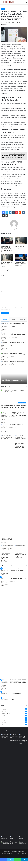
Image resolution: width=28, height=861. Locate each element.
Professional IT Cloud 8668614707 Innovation (20, 263)
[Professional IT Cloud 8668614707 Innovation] (21, 257)
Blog (3, 724)
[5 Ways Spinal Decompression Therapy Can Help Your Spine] (4, 364)
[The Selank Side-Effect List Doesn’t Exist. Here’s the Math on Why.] (7, 486)
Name (2, 291)
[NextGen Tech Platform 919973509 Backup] (23, 843)
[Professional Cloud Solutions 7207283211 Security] (5, 843)
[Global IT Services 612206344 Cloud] (14, 843)
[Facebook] (3, 212)
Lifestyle (4, 720)
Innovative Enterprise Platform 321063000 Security (6, 264)
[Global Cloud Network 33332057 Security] (21, 240)
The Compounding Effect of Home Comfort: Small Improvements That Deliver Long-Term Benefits (18, 414)
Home (3, 6)
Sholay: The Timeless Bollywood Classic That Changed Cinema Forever (17, 334)
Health (3, 715)
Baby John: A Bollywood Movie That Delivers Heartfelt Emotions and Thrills (18, 325)
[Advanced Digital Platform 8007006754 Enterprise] (4, 426)
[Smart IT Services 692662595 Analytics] (4, 700)
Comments (22, 319)
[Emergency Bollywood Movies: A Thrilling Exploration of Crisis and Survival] (4, 347)
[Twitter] (7, 212)
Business (4, 711)
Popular (5, 319)
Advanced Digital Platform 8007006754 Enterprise (16, 425)
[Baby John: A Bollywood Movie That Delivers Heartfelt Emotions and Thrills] (4, 327)
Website (3, 302)
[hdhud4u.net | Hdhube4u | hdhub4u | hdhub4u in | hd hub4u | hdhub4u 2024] (8, 2)
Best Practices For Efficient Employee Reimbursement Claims (18, 354)
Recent (13, 319)
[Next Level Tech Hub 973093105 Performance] (23, 838)
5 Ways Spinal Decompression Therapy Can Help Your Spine (17, 362)
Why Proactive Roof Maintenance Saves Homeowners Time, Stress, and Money (13, 406)
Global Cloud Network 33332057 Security (20, 245)
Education (4, 722)
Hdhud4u (7, 6)
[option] (14, 376)
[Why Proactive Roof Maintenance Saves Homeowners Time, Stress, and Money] (21, 438)
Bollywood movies (6, 713)
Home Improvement (6, 717)
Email (2, 296)
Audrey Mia (14, 229)
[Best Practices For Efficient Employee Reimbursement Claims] (4, 356)
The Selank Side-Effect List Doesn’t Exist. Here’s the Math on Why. (7, 539)
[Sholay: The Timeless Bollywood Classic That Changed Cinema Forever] (4, 336)
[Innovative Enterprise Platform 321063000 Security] (7, 257)
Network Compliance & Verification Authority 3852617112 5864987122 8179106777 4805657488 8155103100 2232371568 (7, 247)
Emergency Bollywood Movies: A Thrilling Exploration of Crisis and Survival (18, 344)
